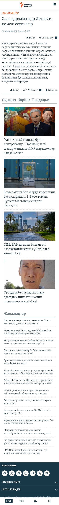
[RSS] (40, 473)
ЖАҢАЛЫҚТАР (10, 13)
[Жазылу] (47, 473)
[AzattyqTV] (35, 501)
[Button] (30, 38)
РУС (22, 501)
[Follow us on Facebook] (5, 473)
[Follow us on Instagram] (26, 473)
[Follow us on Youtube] (19, 473)
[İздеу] (49, 501)
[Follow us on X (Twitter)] (12, 473)
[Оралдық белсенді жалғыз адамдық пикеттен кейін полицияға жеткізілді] (29, 274)
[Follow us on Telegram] (33, 473)
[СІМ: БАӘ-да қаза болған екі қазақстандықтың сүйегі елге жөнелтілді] (29, 226)
